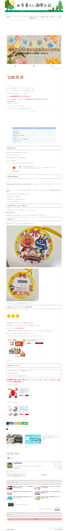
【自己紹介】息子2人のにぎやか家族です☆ (50, 435)
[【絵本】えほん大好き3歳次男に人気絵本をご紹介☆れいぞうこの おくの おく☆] (34, 439)
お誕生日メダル (16, 137)
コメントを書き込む (34, 519)
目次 (33, 128)
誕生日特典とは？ (16, 131)
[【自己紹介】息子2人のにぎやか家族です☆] (52, 437)
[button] (34, 66)
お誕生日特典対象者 (17, 133)
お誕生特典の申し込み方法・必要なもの (19, 135)
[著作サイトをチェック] (14, 468)
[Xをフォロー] (16, 468)
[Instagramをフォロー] (17, 468)
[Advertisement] (34, 27)
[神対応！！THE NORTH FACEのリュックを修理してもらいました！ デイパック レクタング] (15, 439)
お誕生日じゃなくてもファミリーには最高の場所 (20, 139)
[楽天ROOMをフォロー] (19, 468)
